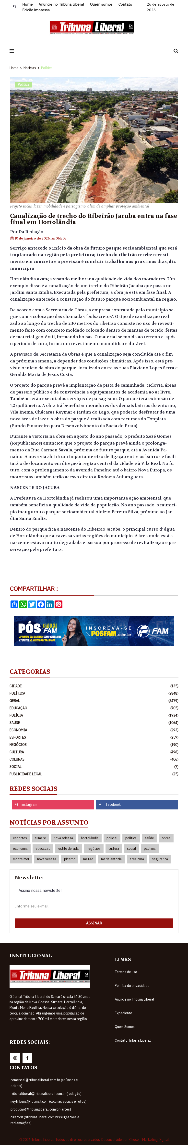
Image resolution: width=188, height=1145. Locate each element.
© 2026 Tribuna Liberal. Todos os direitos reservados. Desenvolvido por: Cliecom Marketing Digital (94, 1139)
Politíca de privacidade (132, 985)
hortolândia (90, 838)
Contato (125, 4)
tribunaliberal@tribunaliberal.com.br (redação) (46, 1093)
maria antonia (111, 859)
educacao (42, 848)
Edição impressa (36, 10)
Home (27, 4)
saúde (149, 838)
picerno (69, 859)
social (131, 848)
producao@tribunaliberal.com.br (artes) (41, 1109)
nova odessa (63, 838)
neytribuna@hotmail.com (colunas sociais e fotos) (48, 1101)
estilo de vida (68, 848)
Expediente (123, 1013)
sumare (40, 838)
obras (166, 838)
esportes (20, 838)
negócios (94, 848)
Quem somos (101, 4)
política (131, 838)
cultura (113, 848)
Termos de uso (126, 972)
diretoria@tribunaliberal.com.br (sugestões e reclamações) (45, 1120)
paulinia (150, 848)
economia (20, 848)
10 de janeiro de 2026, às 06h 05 (40, 238)
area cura (137, 859)
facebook (113, 804)
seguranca (160, 859)
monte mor (21, 859)
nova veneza (46, 859)
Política (47, 68)
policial (112, 838)
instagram (29, 804)
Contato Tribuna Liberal (133, 1040)
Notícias (30, 68)
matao (88, 859)
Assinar (94, 923)
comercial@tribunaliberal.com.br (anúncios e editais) (44, 1083)
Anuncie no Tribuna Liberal (61, 4)
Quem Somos (125, 1027)
